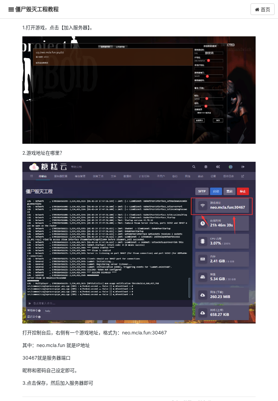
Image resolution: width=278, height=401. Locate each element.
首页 (264, 9)
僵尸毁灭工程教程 (37, 9)
